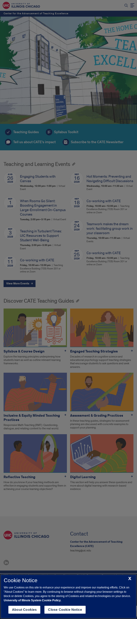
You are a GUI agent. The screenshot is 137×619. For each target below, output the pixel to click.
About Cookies (24, 609)
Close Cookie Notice (65, 609)
